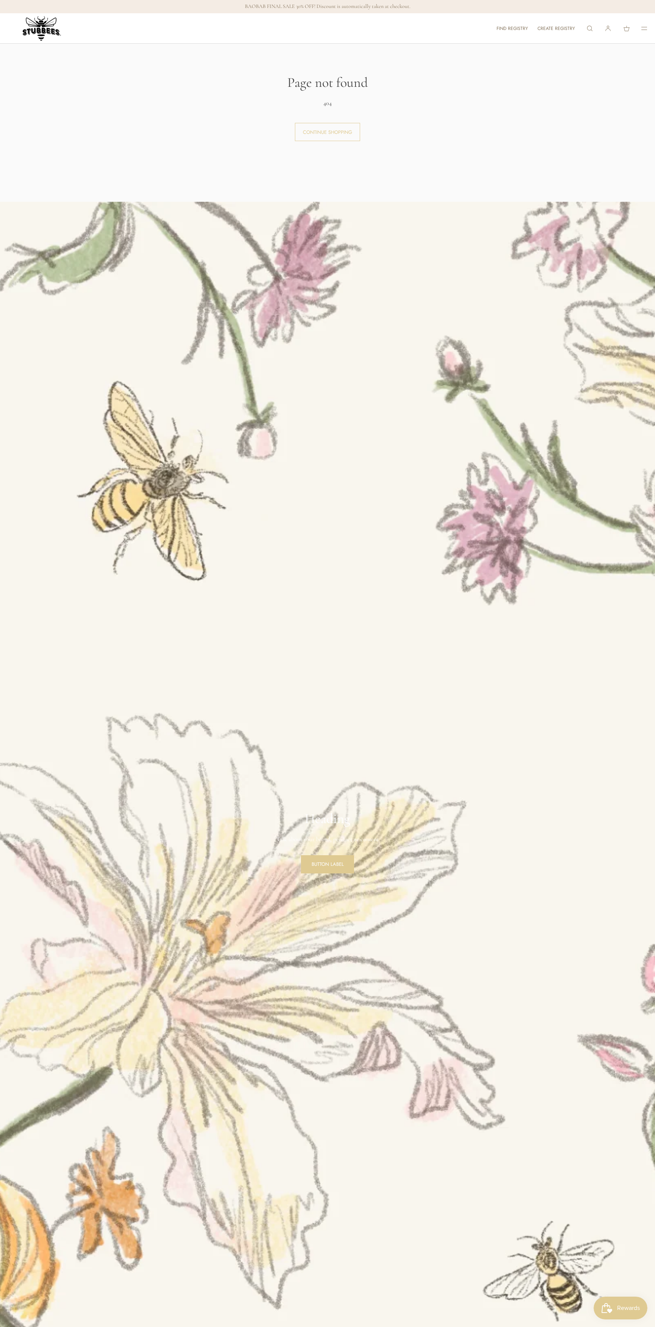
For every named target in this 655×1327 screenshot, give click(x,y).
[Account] (608, 28)
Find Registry (512, 28)
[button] (590, 28)
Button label (328, 864)
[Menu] (639, 28)
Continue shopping (327, 132)
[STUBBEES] (42, 28)
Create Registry (556, 28)
